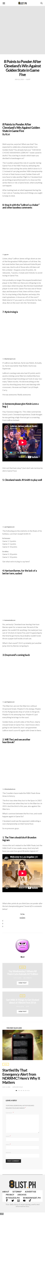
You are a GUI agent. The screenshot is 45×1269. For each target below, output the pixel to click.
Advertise (30, 1191)
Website (8, 1152)
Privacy (10, 1194)
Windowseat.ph (32, 1198)
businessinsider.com (10, 620)
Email (8, 1144)
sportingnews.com (10, 527)
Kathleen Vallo (17, 1087)
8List (22, 957)
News (22, 967)
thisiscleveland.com (10, 789)
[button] (16, 1090)
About (5, 1191)
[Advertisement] (22, 1238)
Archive (22, 1194)
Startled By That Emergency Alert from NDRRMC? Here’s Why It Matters (21, 1076)
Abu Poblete (27, 978)
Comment (9, 1113)
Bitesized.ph (13, 1198)
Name (8, 1136)
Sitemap (17, 1191)
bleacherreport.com (10, 359)
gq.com (7, 254)
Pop (22, 996)
